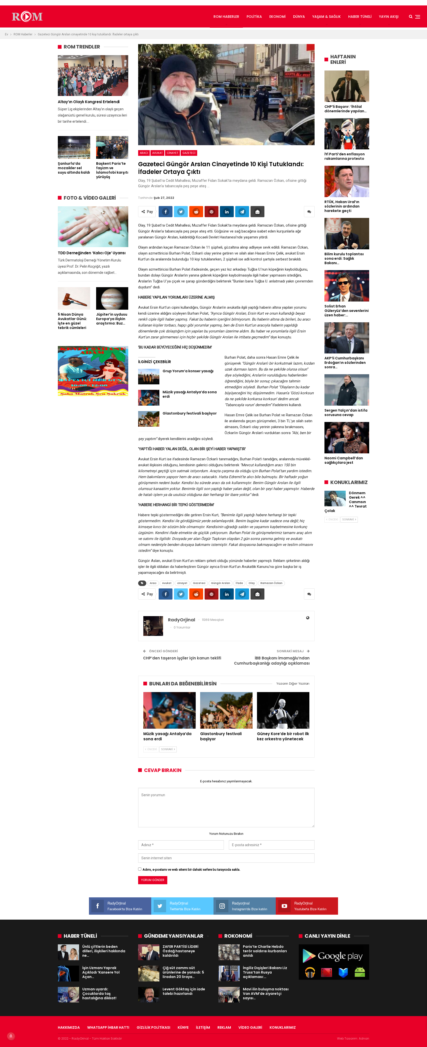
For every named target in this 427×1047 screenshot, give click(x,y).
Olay (252, 583)
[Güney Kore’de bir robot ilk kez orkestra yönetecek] (283, 710)
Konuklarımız (283, 1027)
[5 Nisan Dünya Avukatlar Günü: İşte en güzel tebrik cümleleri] (74, 298)
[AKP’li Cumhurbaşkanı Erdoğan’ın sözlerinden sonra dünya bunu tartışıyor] (346, 338)
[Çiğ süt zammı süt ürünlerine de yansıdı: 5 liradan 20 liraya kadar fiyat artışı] (148, 973)
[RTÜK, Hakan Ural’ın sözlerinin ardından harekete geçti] (346, 181)
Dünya (299, 16)
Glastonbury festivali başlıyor (190, 413)
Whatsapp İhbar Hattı (108, 1027)
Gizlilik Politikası (153, 1027)
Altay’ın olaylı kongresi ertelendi (89, 101)
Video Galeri (250, 1027)
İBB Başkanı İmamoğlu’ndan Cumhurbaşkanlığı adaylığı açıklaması (272, 660)
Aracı (144, 153)
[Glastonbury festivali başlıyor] (148, 419)
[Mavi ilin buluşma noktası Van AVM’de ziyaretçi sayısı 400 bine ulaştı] (229, 995)
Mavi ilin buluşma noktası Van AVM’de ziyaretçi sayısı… (266, 993)
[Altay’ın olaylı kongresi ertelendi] (93, 75)
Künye (183, 1027)
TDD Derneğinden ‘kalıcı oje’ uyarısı (92, 253)
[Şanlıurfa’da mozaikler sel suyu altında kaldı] (74, 147)
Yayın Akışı (389, 16)
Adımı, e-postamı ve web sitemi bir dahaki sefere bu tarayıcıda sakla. (191, 869)
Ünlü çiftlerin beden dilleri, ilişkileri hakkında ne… (103, 951)
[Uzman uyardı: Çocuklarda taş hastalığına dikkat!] (68, 995)
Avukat (157, 153)
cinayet (172, 153)
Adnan (364, 1038)
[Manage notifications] (11, 1036)
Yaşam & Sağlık (326, 16)
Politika (254, 16)
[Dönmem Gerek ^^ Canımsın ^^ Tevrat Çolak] (335, 499)
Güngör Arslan (220, 583)
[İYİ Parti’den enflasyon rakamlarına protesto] (346, 134)
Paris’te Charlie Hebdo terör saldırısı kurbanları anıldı (265, 951)
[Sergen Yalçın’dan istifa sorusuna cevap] (346, 390)
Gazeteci (188, 153)
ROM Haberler (226, 16)
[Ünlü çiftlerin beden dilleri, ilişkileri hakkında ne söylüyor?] (68, 952)
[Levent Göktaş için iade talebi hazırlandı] (148, 995)
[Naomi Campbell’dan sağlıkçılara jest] (346, 437)
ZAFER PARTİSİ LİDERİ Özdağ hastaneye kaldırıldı (180, 951)
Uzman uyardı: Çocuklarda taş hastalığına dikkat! (99, 993)
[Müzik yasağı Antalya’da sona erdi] (148, 398)
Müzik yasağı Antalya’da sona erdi (190, 394)
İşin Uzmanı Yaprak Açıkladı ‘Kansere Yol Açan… (101, 972)
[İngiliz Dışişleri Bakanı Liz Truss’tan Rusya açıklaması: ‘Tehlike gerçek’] (229, 973)
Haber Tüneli (360, 16)
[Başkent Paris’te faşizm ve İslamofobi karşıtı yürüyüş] (112, 147)
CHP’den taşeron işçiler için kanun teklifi (182, 658)
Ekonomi (277, 16)
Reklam (224, 1027)
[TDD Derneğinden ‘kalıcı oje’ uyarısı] (93, 226)
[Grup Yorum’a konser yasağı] (148, 377)
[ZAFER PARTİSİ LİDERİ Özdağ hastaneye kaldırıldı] (148, 952)
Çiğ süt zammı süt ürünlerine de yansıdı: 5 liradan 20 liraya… (183, 972)
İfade (239, 583)
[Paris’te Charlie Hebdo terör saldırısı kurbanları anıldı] (229, 952)
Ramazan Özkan (271, 583)
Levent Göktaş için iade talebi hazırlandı (184, 991)
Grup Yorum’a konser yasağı (188, 371)
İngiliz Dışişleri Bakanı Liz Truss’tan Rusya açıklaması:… (265, 972)
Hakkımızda (69, 1027)
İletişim (203, 1027)
